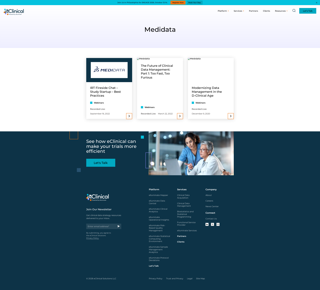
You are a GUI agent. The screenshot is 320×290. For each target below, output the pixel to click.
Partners (253, 11)
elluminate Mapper (158, 195)
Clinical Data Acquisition (183, 196)
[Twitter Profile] (212, 224)
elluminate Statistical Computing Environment (159, 239)
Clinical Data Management (184, 204)
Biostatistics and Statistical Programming (185, 214)
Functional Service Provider (186, 223)
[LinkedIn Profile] (207, 224)
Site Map (200, 278)
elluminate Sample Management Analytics (158, 249)
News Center (212, 206)
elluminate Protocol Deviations (159, 259)
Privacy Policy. (92, 238)
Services (238, 11)
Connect (210, 213)
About (209, 195)
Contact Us (211, 219)
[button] (294, 10)
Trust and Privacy (174, 278)
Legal (189, 278)
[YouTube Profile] (218, 224)
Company (211, 189)
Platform (222, 11)
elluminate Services (187, 230)
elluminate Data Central (157, 202)
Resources (280, 11)
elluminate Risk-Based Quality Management (157, 228)
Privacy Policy (155, 278)
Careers (209, 201)
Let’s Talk (154, 266)
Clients (266, 11)
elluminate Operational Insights (159, 218)
